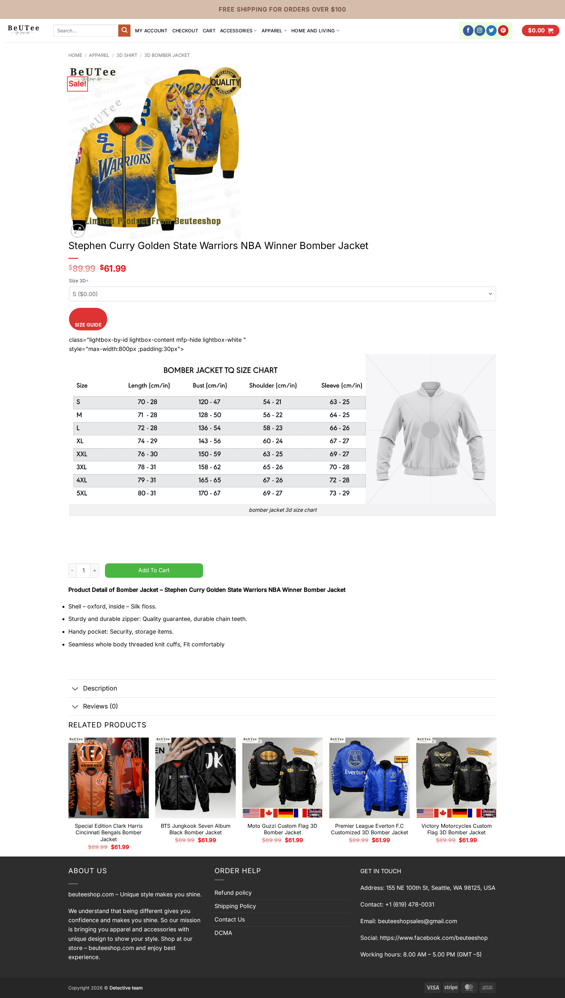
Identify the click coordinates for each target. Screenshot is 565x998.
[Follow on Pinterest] (503, 30)
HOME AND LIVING (313, 30)
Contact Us (229, 919)
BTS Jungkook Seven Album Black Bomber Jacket (196, 829)
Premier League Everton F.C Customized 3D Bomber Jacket (369, 829)
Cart (209, 30)
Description (100, 688)
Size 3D (79, 280)
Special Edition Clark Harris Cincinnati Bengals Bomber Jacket (109, 833)
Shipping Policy (235, 906)
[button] (540, 31)
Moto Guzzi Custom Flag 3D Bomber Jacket (282, 829)
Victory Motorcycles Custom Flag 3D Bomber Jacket (456, 829)
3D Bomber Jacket (167, 55)
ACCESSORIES (236, 30)
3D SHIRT (126, 55)
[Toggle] (75, 689)
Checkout (185, 30)
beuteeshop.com (91, 894)
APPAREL (272, 30)
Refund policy (233, 892)
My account (151, 30)
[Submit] (124, 31)
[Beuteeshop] (24, 30)
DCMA (223, 932)
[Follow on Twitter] (491, 30)
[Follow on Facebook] (468, 30)
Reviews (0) (100, 706)
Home (75, 55)
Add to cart (154, 570)
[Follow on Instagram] (479, 30)
